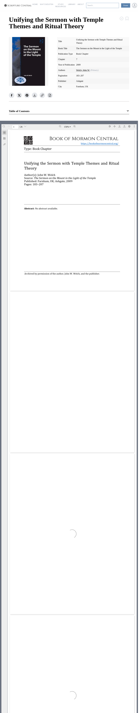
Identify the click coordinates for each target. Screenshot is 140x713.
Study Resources (60, 5)
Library (71, 4)
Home (35, 4)
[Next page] (25, 126)
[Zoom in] (74, 126)
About (81, 4)
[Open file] (119, 126)
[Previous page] (9, 126)
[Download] (124, 126)
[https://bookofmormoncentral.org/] (101, 143)
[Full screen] (114, 126)
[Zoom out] (60, 126)
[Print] (129, 126)
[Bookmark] (4, 138)
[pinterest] (27, 95)
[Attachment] (4, 144)
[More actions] (134, 126)
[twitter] (19, 95)
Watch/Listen (46, 4)
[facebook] (11, 95)
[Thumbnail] (4, 132)
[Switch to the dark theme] (109, 126)
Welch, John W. (83, 70)
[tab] (4, 133)
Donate (125, 5)
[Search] (4, 126)
